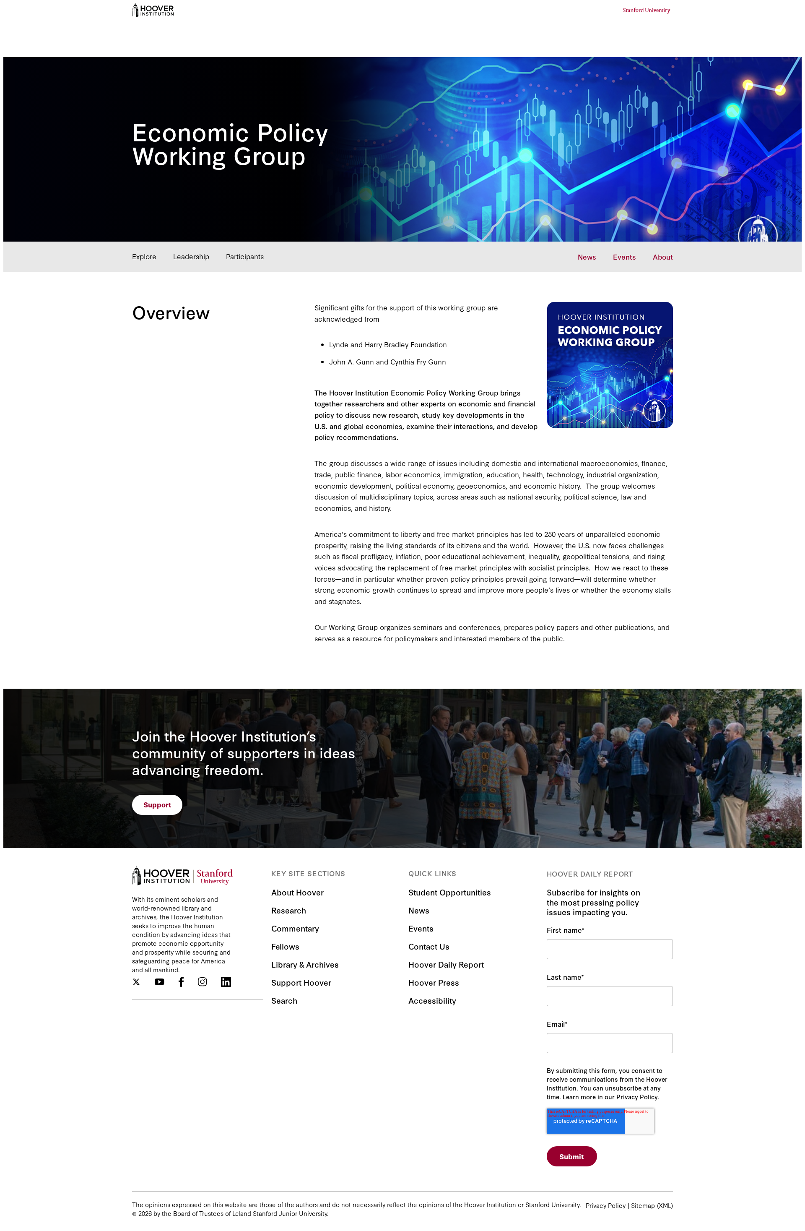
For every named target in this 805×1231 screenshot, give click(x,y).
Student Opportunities (449, 892)
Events (624, 256)
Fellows (285, 946)
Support (157, 804)
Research (288, 910)
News (587, 256)
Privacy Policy (606, 1205)
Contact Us (428, 946)
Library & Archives (305, 964)
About (663, 256)
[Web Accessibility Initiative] (153, 10)
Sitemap (643, 1205)
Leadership (191, 256)
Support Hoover (301, 982)
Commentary (295, 928)
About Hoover (297, 892)
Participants (245, 256)
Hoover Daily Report (446, 964)
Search (284, 1000)
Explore (144, 256)
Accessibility (432, 1000)
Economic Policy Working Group (230, 142)
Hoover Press (433, 982)
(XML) (665, 1205)
